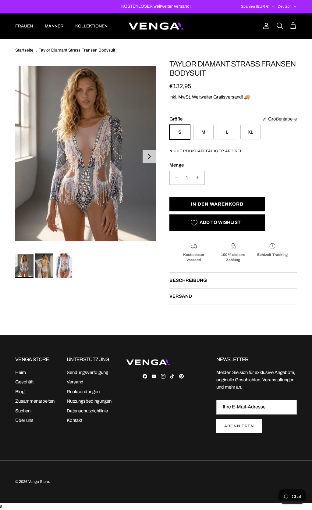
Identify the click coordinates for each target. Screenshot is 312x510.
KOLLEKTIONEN (91, 26)
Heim (20, 372)
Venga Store (38, 481)
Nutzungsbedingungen (89, 401)
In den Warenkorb (217, 204)
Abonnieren (239, 426)
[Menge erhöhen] (199, 178)
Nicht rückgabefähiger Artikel (206, 151)
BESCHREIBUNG (188, 280)
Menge (176, 165)
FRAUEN (24, 26)
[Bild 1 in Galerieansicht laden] (85, 153)
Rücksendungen (83, 391)
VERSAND (180, 296)
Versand (75, 381)
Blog (19, 391)
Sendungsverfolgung (87, 372)
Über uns (24, 420)
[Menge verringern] (175, 178)
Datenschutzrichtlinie (87, 410)
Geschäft (24, 381)
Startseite (24, 50)
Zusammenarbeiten (35, 401)
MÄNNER (54, 26)
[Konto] (265, 26)
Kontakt (74, 420)
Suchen (22, 410)
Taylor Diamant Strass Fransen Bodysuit (77, 50)
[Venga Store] (156, 26)
